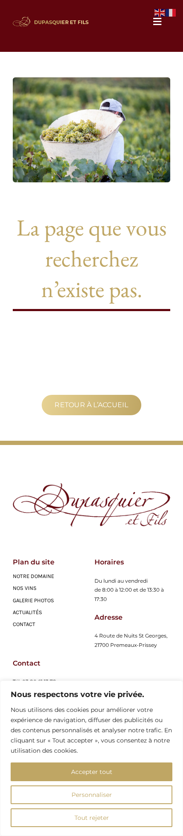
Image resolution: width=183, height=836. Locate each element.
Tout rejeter (91, 818)
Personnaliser (91, 795)
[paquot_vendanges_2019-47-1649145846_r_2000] (91, 486)
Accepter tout (91, 772)
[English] (160, 12)
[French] (171, 12)
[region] (91, 758)
